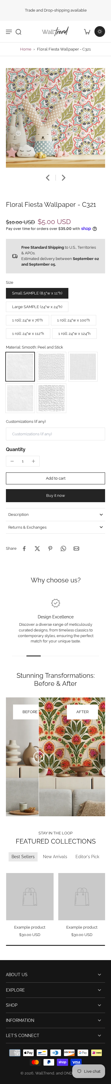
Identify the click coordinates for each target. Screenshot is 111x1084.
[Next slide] (63, 177)
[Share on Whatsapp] (63, 548)
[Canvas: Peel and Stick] (51, 366)
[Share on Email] (76, 548)
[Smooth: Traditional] (20, 398)
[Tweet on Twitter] (37, 548)
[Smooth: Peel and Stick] (20, 366)
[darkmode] (99, 31)
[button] (55, 478)
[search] (18, 31)
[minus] (12, 461)
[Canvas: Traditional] (51, 398)
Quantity (15, 449)
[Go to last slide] (47, 177)
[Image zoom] (55, 118)
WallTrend (44, 1073)
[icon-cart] (86, 31)
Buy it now (55, 495)
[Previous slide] (9, 869)
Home (25, 49)
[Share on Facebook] (24, 548)
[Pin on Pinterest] (50, 548)
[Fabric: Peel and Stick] (83, 366)
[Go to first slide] (17, 869)
